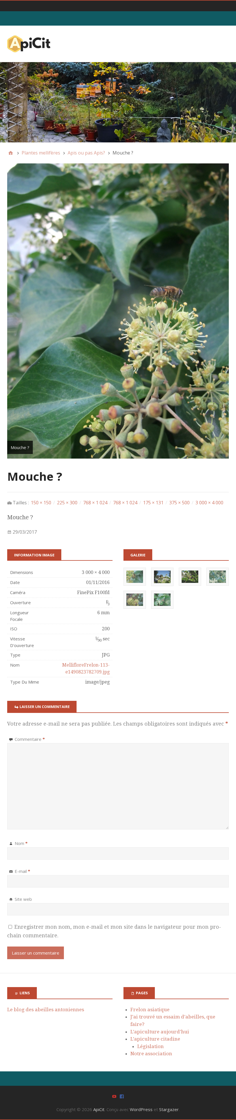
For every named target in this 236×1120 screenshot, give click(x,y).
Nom (21, 843)
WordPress (141, 1109)
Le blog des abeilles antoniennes (45, 1009)
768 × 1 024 (95, 502)
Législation (150, 1046)
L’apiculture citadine (155, 1039)
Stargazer (169, 1109)
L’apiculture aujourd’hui (159, 1032)
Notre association (151, 1053)
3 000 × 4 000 (209, 502)
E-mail (22, 871)
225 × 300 (67, 502)
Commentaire (30, 739)
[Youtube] (114, 1096)
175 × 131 (153, 502)
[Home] (10, 152)
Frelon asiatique (150, 1009)
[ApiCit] (118, 102)
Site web (23, 899)
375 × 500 (179, 502)
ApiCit (98, 1109)
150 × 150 (41, 502)
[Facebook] (122, 1096)
